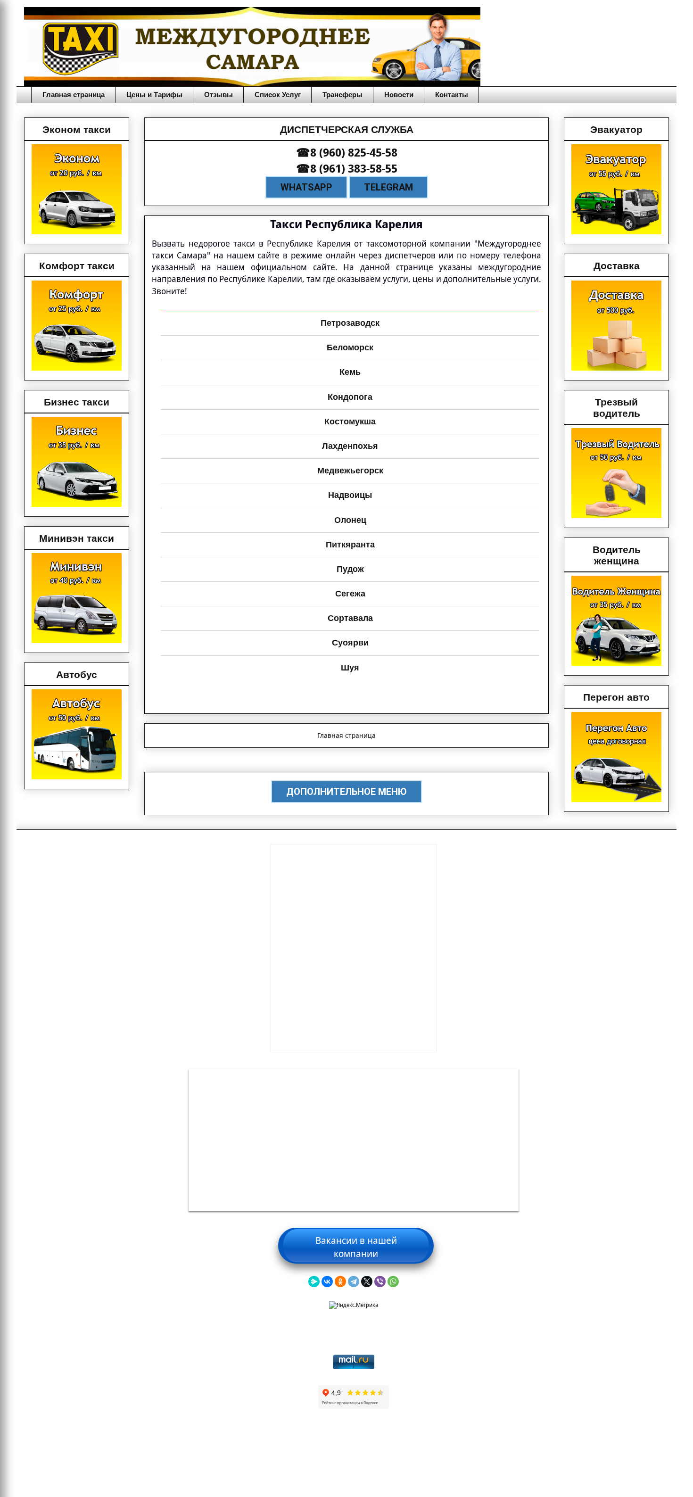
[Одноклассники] (340, 1281)
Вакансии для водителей (353, 1239)
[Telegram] (353, 1281)
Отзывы (218, 95)
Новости (398, 95)
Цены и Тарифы (154, 95)
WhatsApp (306, 187)
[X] (366, 1281)
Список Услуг (278, 95)
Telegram (388, 187)
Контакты (451, 95)
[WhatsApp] (393, 1281)
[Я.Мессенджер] (314, 1281)
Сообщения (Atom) (368, 758)
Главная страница (73, 95)
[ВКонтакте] (327, 1281)
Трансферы (342, 95)
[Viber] (380, 1281)
